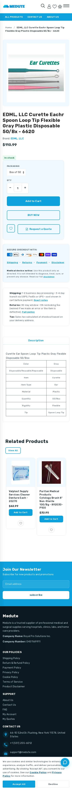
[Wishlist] (55, 7)
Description (36, 340)
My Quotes (9, 719)
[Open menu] (66, 6)
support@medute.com (23, 752)
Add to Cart (21, 512)
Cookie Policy (10, 677)
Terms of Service (13, 681)
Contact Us (34, 17)
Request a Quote (40, 229)
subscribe (36, 595)
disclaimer (49, 277)
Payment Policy (12, 667)
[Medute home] (14, 7)
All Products (14, 17)
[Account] (49, 7)
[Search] (43, 6)
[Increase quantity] (25, 186)
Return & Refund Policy (16, 663)
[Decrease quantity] (10, 186)
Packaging (13, 166)
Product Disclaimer (14, 686)
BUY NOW (33, 215)
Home (8, 27)
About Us (53, 17)
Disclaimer (58, 262)
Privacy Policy (11, 672)
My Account (9, 714)
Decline (53, 784)
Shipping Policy (11, 658)
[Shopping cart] (60, 7)
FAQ (5, 709)
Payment (42, 262)
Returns (27, 262)
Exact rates (41, 300)
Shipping (12, 262)
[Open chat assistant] (65, 762)
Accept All (19, 784)
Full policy (28, 312)
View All (13, 450)
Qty (9, 180)
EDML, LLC (17, 138)
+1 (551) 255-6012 (21, 743)
